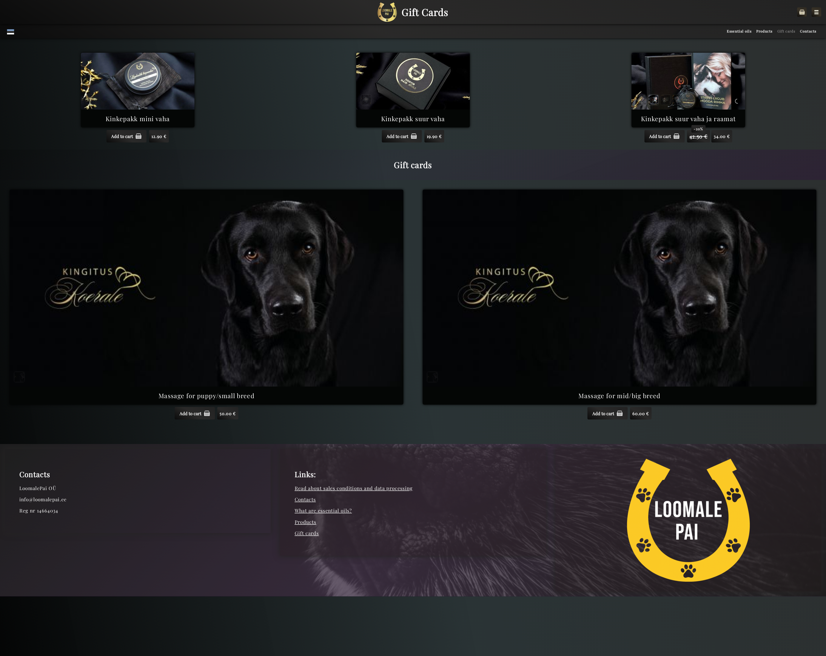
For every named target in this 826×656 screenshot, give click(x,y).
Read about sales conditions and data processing (354, 488)
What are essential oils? (323, 510)
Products (305, 522)
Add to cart (122, 136)
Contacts (305, 499)
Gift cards (307, 533)
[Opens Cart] (802, 12)
